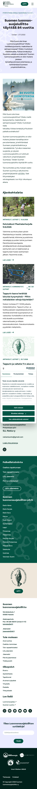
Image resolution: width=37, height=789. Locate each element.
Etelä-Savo (7, 513)
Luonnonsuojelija (9, 702)
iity (19, 591)
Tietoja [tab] (30, 374)
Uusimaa (6, 553)
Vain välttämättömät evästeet (18, 419)
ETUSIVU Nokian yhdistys (10, 13)
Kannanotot (17, 287)
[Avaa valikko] (32, 4)
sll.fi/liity (21, 173)
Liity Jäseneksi (12, 488)
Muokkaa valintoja (17, 413)
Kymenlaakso (7, 524)
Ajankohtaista (23, 13)
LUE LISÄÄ (7, 260)
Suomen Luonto (8, 705)
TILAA (18, 741)
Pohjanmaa (7, 535)
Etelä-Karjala (7, 509)
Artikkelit (7, 220)
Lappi (5, 527)
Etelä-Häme (7, 505)
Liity (25, 4)
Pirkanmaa (6, 531)
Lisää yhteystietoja (10, 443)
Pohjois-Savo (7, 546)
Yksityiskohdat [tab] (18, 374)
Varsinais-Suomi (8, 557)
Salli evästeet (18, 407)
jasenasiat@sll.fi (9, 631)
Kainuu (5, 516)
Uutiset (15, 220)
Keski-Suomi (7, 520)
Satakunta (6, 549)
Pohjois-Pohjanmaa (10, 542)
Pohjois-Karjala (8, 538)
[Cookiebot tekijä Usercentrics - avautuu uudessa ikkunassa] (26, 368)
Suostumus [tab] (6, 374)
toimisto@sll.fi (8, 624)
